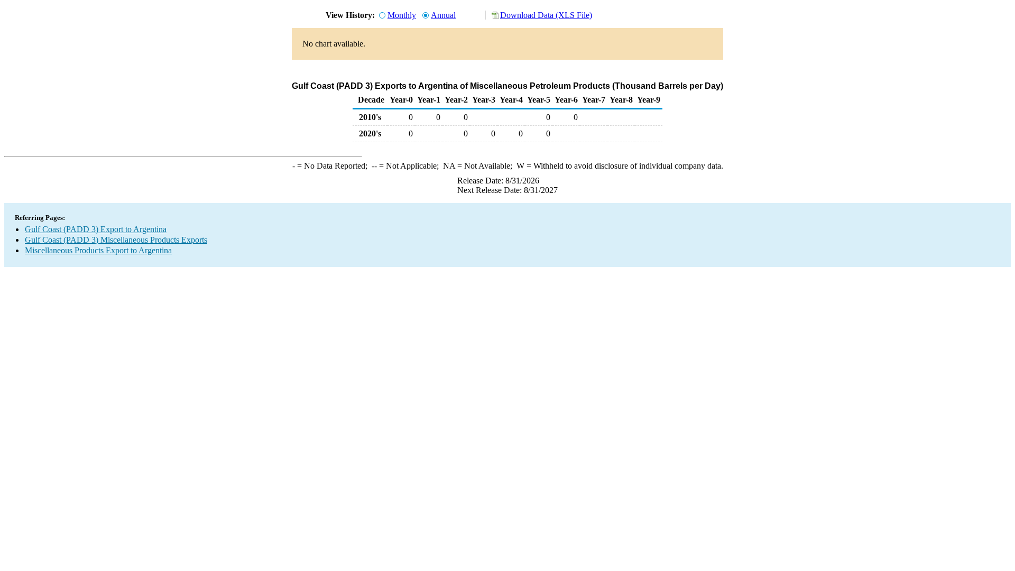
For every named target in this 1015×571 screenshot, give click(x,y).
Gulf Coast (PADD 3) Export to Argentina (96, 229)
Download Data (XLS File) (546, 15)
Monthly (401, 15)
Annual (443, 15)
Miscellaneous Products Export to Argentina (98, 250)
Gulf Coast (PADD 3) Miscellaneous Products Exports (116, 239)
